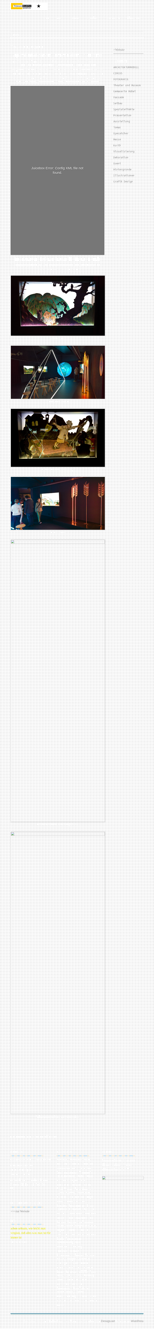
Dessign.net (108, 1321)
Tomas (117, 127)
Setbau (117, 103)
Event (117, 163)
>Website (119, 49)
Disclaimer (134, 17)
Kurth (117, 145)
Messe (117, 139)
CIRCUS (117, 73)
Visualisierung (123, 151)
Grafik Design (123, 181)
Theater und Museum (126, 85)
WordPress (137, 1321)
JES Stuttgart (91, 55)
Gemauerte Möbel (124, 91)
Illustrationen (123, 175)
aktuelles (92, 17)
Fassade (118, 97)
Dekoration (120, 157)
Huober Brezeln (88, 259)
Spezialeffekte (123, 109)
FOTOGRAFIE (120, 79)
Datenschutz (113, 17)
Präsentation (122, 115)
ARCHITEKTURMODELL (126, 67)
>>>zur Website (20, 1211)
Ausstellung (121, 121)
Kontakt (74, 17)
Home (46, 17)
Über (59, 17)
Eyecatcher (120, 133)
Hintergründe (122, 169)
